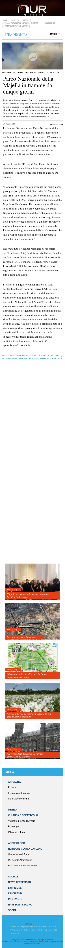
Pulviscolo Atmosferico (20, 860)
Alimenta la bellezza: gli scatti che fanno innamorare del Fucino (27, 675)
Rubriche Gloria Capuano (25, 848)
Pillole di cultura (16, 832)
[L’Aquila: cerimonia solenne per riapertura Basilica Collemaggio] (32, 582)
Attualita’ (14, 781)
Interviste (15, 899)
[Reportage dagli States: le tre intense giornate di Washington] (32, 741)
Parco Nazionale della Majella (45, 358)
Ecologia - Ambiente (37, 72)
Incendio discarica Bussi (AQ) (21, 636)
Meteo (26, 20)
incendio (6, 358)
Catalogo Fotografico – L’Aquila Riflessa (20, 23)
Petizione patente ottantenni (22, 865)
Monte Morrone (20, 358)
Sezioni (54, 34)
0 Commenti (55, 124)
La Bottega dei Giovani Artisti (15, 26)
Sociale (13, 876)
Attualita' (18, 72)
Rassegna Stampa (20, 904)
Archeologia (16, 843)
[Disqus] (32, 419)
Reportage (13, 826)
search (43, 35)
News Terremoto (19, 882)
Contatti (15, 20)
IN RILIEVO (55, 72)
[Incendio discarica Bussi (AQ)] (32, 621)
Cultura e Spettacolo (23, 815)
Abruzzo (6, 72)
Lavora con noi (49, 23)
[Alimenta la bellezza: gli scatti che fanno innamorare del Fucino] (32, 661)
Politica (12, 787)
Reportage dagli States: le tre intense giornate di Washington (25, 755)
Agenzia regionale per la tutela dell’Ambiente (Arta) (33, 356)
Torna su (9, 772)
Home (5, 20)
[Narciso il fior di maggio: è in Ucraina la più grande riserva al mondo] (32, 701)
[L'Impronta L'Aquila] (17, 36)
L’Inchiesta (15, 893)
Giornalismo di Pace (18, 854)
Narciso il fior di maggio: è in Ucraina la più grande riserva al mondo (29, 715)
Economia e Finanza (19, 793)
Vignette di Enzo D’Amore (21, 821)
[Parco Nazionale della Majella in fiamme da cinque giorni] (32, 68)
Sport (12, 910)
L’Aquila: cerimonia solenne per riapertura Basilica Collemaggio (28, 595)
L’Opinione (15, 887)
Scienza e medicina (18, 798)
